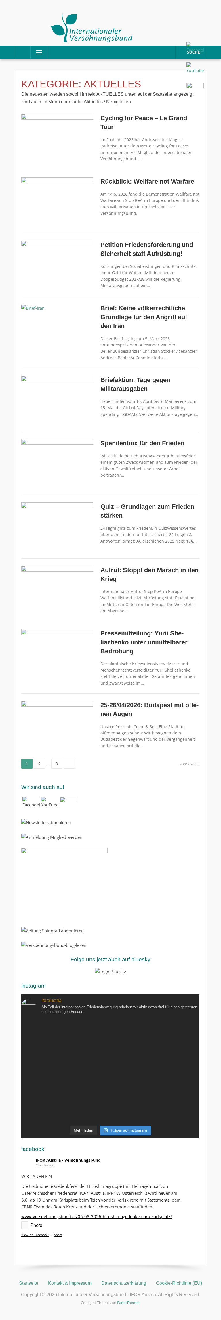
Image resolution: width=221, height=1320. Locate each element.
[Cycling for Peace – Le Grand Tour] (57, 138)
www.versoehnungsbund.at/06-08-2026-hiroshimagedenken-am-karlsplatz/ (96, 1216)
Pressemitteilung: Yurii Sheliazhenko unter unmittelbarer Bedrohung (144, 642)
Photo (36, 1225)
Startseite (28, 1283)
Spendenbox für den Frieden (142, 443)
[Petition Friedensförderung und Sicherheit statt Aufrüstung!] (57, 264)
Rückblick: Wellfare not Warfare (147, 181)
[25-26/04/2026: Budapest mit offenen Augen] (57, 725)
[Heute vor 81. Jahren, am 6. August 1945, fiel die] (110, 1071)
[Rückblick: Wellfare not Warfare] (57, 201)
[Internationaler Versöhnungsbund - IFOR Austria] (91, 27)
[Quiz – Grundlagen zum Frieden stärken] (57, 526)
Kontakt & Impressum (70, 1283)
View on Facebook (35, 1235)
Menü (36, 52)
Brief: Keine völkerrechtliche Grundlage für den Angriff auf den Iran (143, 317)
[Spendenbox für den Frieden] (57, 463)
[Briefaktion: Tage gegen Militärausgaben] (57, 399)
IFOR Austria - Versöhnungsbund (68, 1160)
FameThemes (128, 1302)
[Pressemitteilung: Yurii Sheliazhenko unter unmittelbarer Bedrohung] (57, 653)
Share (58, 1235)
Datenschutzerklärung (123, 1283)
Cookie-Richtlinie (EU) (179, 1283)
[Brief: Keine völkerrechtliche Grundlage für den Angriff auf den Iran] (33, 307)
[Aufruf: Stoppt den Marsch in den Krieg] (57, 589)
